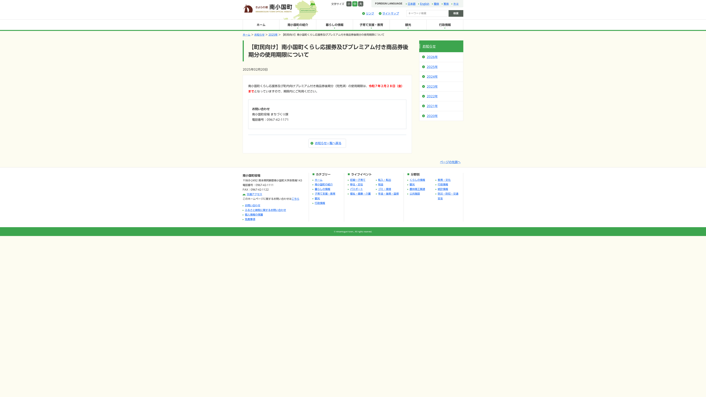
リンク (370, 13)
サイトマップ (390, 13)
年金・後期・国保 (388, 193)
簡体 (436, 4)
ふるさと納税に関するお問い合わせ (265, 210)
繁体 (446, 4)
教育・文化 (444, 180)
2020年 (432, 116)
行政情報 (445, 24)
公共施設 (415, 193)
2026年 (432, 57)
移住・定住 (356, 184)
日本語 (412, 4)
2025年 (273, 34)
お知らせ (259, 34)
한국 (456, 4)
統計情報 (443, 189)
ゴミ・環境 (384, 189)
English (424, 4)
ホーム (261, 24)
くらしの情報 (417, 180)
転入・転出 (384, 180)
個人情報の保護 (254, 214)
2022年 (432, 96)
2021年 (432, 106)
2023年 (432, 86)
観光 (408, 24)
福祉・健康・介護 (360, 193)
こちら (295, 199)
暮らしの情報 (334, 24)
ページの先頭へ (450, 162)
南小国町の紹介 (298, 24)
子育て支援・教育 (371, 24)
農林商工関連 (417, 189)
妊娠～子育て (358, 180)
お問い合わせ (252, 205)
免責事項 (250, 219)
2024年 (432, 76)
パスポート (356, 189)
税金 (380, 184)
